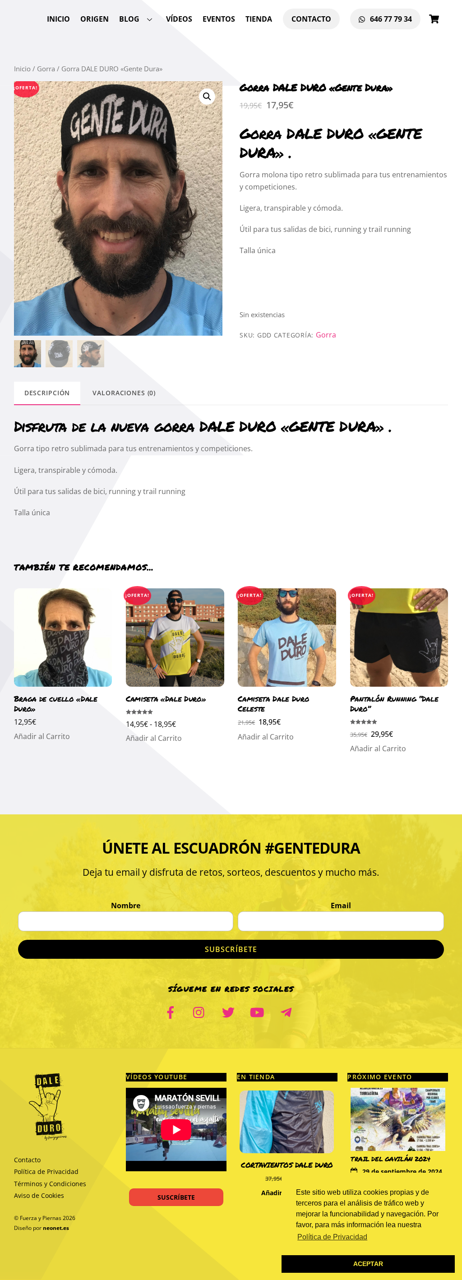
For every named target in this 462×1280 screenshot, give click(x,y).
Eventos (219, 19)
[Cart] (434, 19)
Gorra (46, 68)
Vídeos (179, 19)
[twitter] (229, 1011)
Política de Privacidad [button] (332, 1237)
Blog (129, 19)
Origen (94, 19)
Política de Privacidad (46, 1171)
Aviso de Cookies (39, 1195)
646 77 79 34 (390, 19)
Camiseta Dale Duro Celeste (273, 704)
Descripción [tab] (47, 392)
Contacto (311, 19)
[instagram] (201, 1011)
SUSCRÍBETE (176, 1197)
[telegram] (287, 1011)
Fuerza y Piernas (40, 1218)
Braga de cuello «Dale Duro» (55, 704)
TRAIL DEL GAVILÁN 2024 (390, 1159)
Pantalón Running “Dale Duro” (394, 704)
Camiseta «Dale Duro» (166, 699)
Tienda (258, 19)
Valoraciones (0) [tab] (124, 392)
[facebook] (172, 1011)
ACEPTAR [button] (368, 1263)
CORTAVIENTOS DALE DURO (287, 1165)
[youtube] (258, 1011)
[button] (207, 96)
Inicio (58, 19)
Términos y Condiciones (50, 1183)
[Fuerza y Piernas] (48, 1136)
